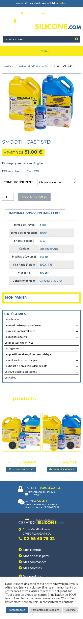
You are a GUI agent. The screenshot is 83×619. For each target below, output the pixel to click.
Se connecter (31, 12)
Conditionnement (18, 182)
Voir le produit (23, 469)
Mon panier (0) (54, 12)
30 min (43, 232)
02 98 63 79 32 (39, 538)
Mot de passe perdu (36, 556)
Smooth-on (61, 3)
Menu (44, 51)
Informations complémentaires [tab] (34, 213)
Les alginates (12, 348)
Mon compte (32, 549)
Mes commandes (34, 562)
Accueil (8, 66)
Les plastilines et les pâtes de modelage (41, 354)
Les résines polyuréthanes (33, 66)
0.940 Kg (44, 280)
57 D (42, 240)
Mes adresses (32, 568)
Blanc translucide (48, 248)
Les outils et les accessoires (41, 371)
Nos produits (32, 576)
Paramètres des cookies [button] (45, 609)
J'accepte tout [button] (16, 609)
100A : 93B (46, 264)
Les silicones (41, 319)
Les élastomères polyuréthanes (41, 325)
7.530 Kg (56, 280)
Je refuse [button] (70, 609)
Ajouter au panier (34, 196)
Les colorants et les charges (41, 360)
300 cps (44, 272)
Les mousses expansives (41, 342)
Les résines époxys (41, 337)
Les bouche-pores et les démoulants (41, 366)
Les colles (41, 377)
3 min (42, 224)
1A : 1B (43, 256)
